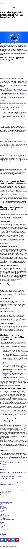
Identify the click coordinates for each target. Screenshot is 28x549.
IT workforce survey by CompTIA (11, 374)
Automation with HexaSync (8, 462)
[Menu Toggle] (14, 7)
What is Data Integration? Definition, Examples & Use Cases (11, 477)
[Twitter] (13, 540)
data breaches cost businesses (14, 367)
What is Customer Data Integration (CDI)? (13, 472)
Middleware (6, 153)
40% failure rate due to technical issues (16, 395)
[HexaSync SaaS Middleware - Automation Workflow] (2, 3)
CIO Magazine (21, 351)
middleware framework (18, 93)
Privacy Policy (9, 543)
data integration (10, 231)
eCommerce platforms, (19, 301)
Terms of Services (3, 543)
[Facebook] (2, 540)
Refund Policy (2, 545)
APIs (1, 170)
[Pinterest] (17, 540)
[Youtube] (9, 540)
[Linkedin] (5, 540)
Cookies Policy (16, 543)
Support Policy (22, 543)
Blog (16, 462)
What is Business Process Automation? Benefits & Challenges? (12, 483)
